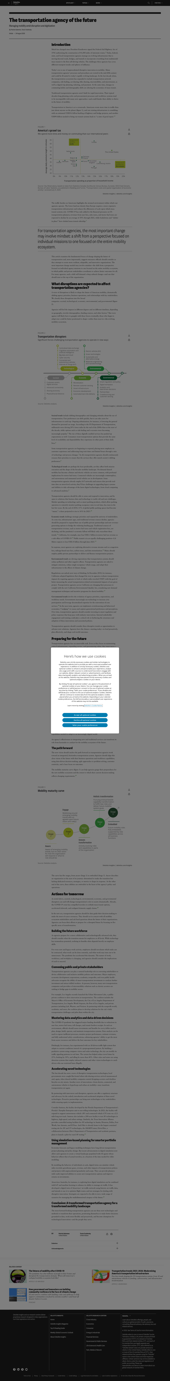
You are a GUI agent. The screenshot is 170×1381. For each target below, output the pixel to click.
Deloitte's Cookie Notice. (93, 705)
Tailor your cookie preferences (85, 725)
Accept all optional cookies (85, 715)
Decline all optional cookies (85, 720)
